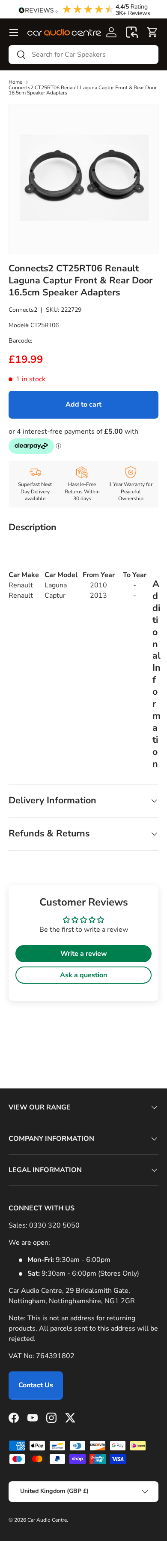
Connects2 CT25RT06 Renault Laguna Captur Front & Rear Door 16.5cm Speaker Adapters (83, 90)
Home (15, 82)
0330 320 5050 (54, 1225)
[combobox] (83, 54)
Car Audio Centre (47, 1520)
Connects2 (23, 310)
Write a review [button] (83, 953)
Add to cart (83, 404)
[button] (132, 32)
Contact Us (35, 1385)
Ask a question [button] (83, 975)
